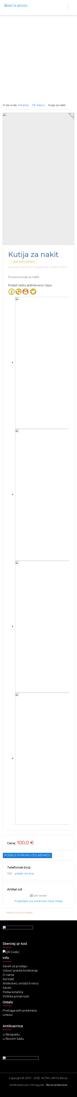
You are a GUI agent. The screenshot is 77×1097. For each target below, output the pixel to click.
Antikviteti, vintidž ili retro (20, 983)
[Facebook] (11, 291)
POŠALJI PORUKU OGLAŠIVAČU (27, 855)
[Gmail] (25, 291)
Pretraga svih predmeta (20, 1010)
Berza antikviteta (56, 1085)
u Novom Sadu (13, 1038)
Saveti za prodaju (15, 966)
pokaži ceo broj (24, 873)
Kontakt (8, 979)
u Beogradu (11, 1034)
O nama (8, 975)
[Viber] (18, 291)
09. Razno (38, 105)
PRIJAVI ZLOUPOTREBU (19, 912)
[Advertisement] (38, 59)
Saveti (7, 987)
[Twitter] (33, 291)
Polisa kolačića (13, 992)
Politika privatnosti (16, 996)
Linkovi (8, 1015)
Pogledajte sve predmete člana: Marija (38, 901)
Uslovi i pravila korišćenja (20, 970)
